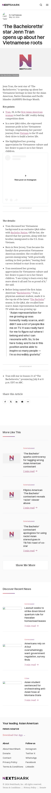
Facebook (31, 762)
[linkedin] (16, 401)
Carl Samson (16, 15)
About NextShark (12, 749)
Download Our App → (14, 735)
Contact (7, 757)
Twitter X (30, 753)
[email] (22, 401)
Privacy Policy (10, 762)
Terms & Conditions (13, 766)
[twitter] (10, 401)
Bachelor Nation (19, 232)
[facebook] (5, 401)
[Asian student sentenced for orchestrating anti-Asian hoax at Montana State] (12, 686)
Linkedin (30, 766)
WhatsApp (31, 757)
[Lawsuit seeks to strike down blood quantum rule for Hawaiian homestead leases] (12, 612)
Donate (6, 753)
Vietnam (24, 133)
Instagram (31, 749)
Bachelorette (23, 292)
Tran (7, 112)
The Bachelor (37, 299)
